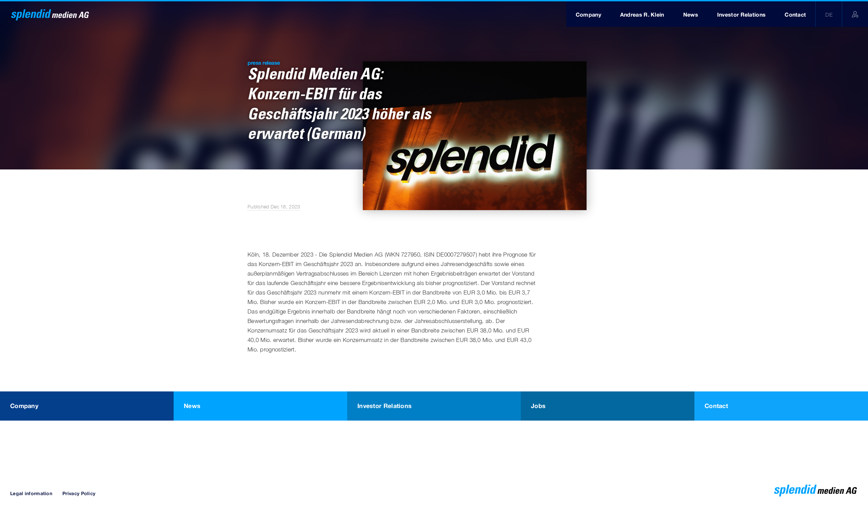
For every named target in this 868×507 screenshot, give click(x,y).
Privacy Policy (78, 493)
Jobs (538, 405)
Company (24, 405)
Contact (716, 405)
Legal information (31, 493)
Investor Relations (384, 405)
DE (828, 15)
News (192, 405)
